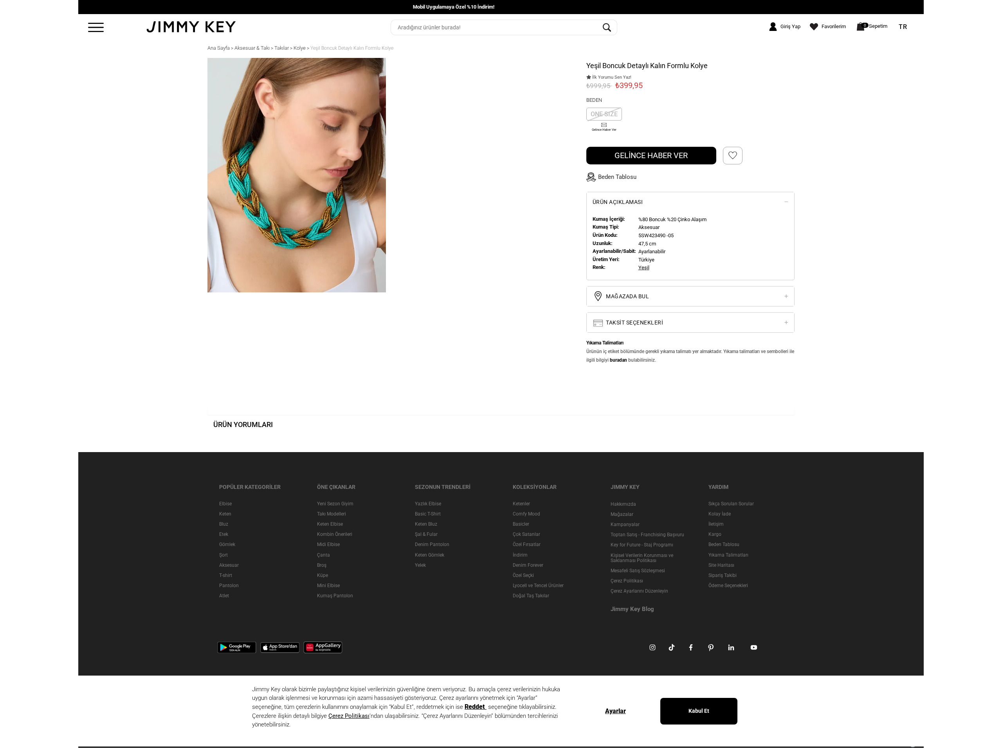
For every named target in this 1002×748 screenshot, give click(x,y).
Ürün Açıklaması (618, 202)
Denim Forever (528, 565)
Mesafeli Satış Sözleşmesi (638, 570)
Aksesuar (229, 565)
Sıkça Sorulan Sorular (731, 503)
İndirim (520, 555)
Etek (223, 534)
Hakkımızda (623, 504)
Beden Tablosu (723, 544)
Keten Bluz (426, 524)
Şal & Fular (426, 534)
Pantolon (229, 585)
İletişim (716, 524)
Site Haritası (721, 565)
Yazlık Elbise (428, 503)
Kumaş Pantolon (335, 595)
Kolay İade (719, 514)
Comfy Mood (526, 514)
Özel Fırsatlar (527, 544)
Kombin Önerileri (334, 534)
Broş (321, 565)
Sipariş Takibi (722, 575)
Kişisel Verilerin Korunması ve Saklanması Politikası (642, 558)
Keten (225, 514)
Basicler (521, 524)
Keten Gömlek (429, 555)
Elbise (225, 503)
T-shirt (225, 575)
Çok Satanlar (526, 534)
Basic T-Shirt (428, 514)
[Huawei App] (322, 647)
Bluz (223, 524)
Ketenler (521, 503)
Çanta (323, 555)
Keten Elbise (330, 524)
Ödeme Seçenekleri (728, 585)
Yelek (420, 565)
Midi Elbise (328, 544)
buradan (618, 360)
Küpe (322, 575)
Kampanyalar (625, 524)
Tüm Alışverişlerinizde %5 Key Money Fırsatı (501, 7)
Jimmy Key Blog (632, 609)
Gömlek (227, 544)
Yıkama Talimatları (728, 555)
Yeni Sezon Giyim (335, 503)
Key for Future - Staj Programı (642, 545)
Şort (223, 555)
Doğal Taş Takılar (531, 595)
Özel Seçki (523, 575)
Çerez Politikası (627, 581)
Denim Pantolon (432, 544)
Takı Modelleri (331, 514)
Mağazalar (622, 514)
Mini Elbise (328, 585)
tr (903, 27)
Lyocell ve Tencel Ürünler (538, 585)
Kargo (714, 534)
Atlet (224, 595)
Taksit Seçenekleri (634, 322)
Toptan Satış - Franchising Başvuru (647, 534)
